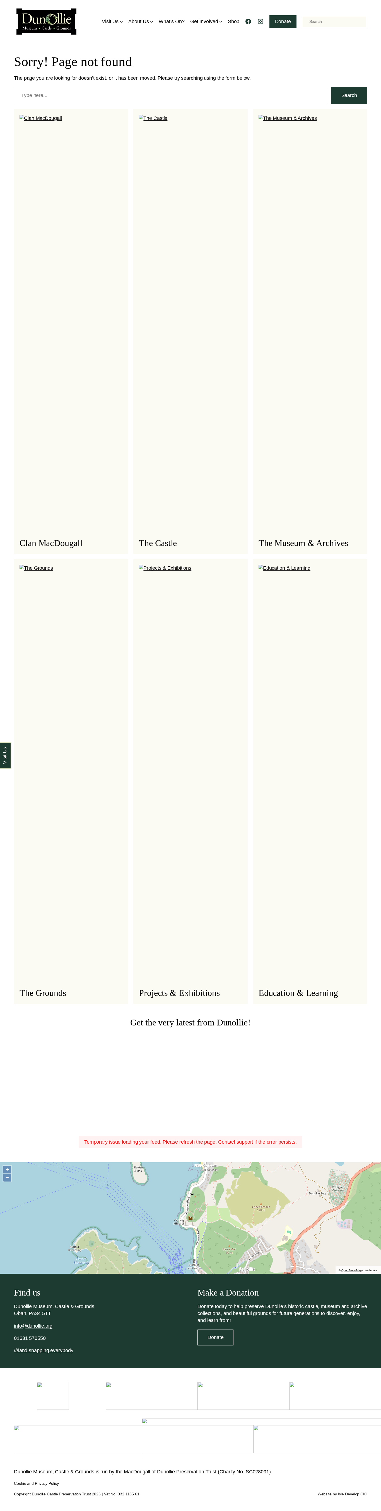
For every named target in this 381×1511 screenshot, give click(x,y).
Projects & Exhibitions (179, 993)
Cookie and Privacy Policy (37, 1483)
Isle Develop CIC (352, 1494)
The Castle (158, 543)
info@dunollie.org (33, 1326)
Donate (283, 21)
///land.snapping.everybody (43, 1350)
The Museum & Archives (303, 543)
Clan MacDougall (51, 543)
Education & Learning (298, 993)
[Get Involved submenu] (220, 21)
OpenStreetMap (351, 1270)
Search (349, 95)
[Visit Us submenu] (121, 21)
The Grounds (43, 993)
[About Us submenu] (151, 21)
